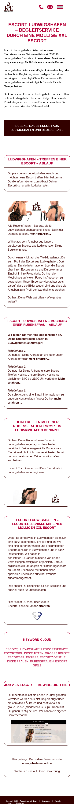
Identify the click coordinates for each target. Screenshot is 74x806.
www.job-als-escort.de (37, 763)
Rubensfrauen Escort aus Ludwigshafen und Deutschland (37, 128)
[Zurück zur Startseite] (4, 7)
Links (9, 803)
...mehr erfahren (39, 605)
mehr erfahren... (39, 358)
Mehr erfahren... (40, 233)
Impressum (46, 801)
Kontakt (58, 801)
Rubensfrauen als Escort (28, 801)
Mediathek (20, 803)
